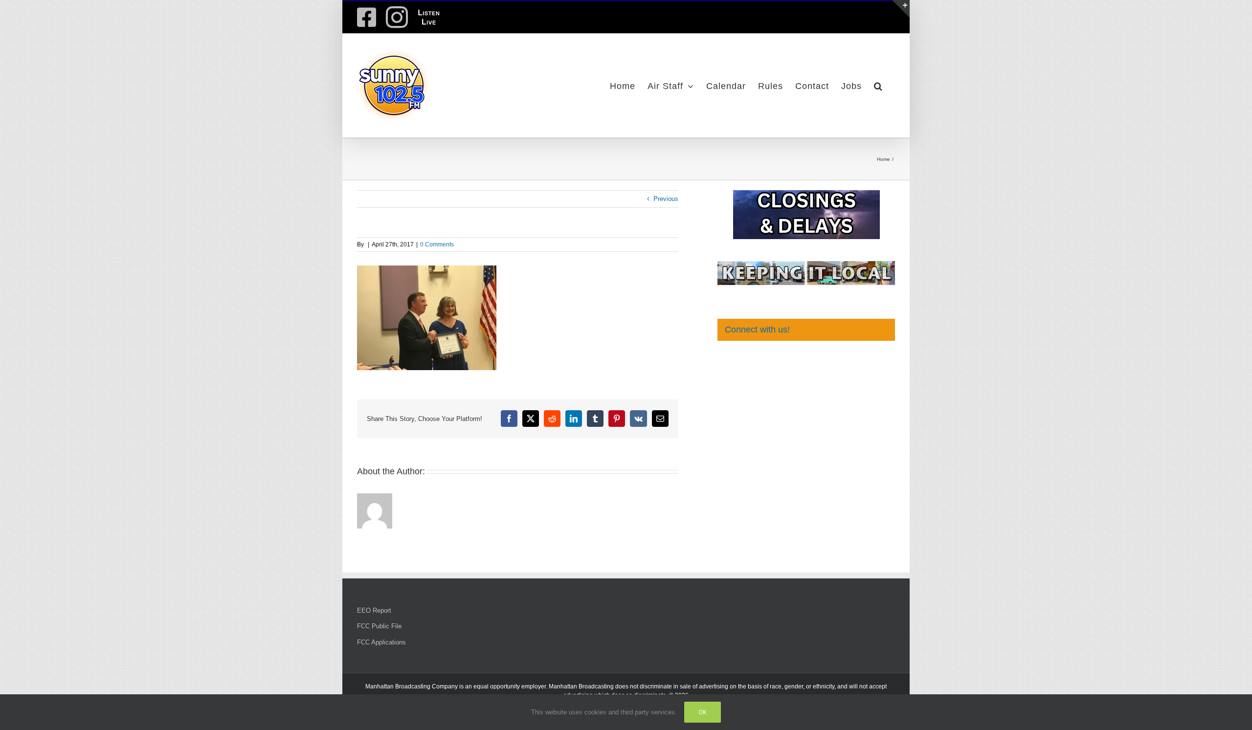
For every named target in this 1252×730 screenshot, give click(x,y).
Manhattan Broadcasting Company (411, 686)
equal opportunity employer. (510, 686)
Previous (665, 198)
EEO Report (374, 610)
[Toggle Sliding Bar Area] (901, 9)
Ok (702, 712)
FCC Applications (381, 642)
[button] (878, 85)
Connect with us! (757, 329)
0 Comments (437, 244)
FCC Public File (379, 626)
